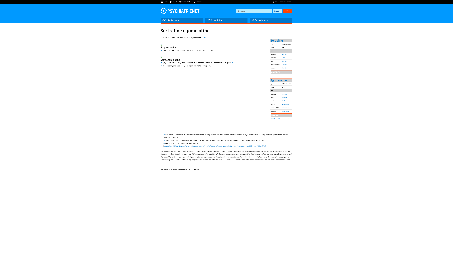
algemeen (275, 2)
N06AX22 (284, 94)
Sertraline (277, 40)
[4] (232, 63)
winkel (173, 2)
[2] (204, 38)
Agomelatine (279, 80)
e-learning (198, 2)
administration (276, 118)
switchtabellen (185, 2)
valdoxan (284, 97)
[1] (202, 38)
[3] (205, 38)
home (164, 2)
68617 (283, 58)
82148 (283, 101)
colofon (289, 2)
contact (282, 2)
